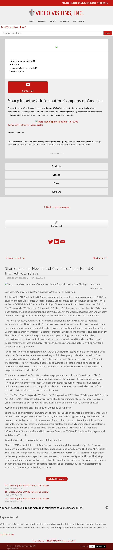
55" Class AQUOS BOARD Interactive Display (27, 485)
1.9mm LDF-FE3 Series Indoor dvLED (25, 124)
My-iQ (23, 27)
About (53, 21)
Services (64, 21)
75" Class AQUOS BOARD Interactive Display (27, 498)
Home (30, 21)
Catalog (41, 21)
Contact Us (79, 21)
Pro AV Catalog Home (10, 27)
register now (7, 533)
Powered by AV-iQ (69, 541)
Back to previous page (58, 206)
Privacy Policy (53, 540)
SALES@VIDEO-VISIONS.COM (96, 3)
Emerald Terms (38, 541)
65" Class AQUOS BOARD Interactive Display (27, 491)
